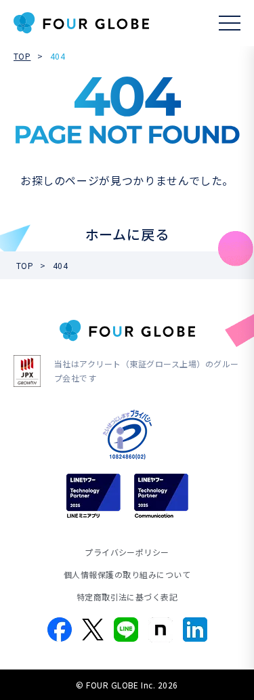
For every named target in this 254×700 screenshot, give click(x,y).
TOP (22, 56)
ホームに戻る (127, 234)
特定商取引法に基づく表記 (127, 596)
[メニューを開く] (229, 23)
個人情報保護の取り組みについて (127, 574)
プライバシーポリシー (127, 552)
